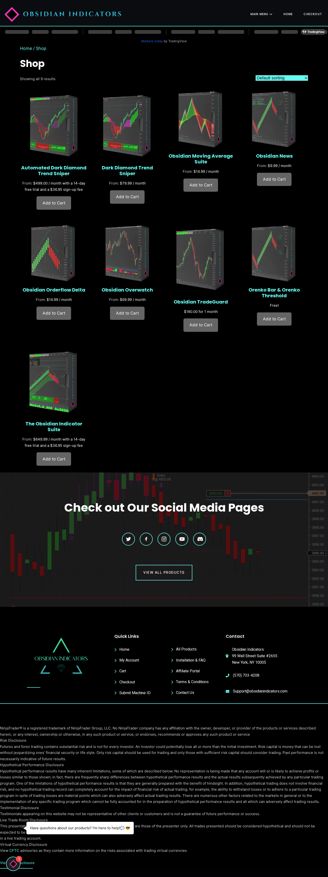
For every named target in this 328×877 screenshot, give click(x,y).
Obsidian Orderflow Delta (54, 290)
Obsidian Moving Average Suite (201, 159)
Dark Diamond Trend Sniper (127, 170)
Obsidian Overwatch (127, 290)
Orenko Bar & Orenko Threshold (274, 292)
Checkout (313, 14)
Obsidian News (274, 156)
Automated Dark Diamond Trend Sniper (53, 170)
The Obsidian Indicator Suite (53, 426)
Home (288, 14)
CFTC (14, 850)
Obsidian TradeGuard (201, 302)
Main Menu (259, 14)
